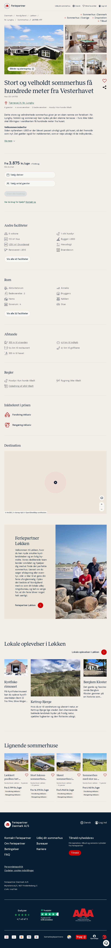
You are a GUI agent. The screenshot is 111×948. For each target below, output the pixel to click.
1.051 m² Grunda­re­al (19, 244)
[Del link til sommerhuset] (104, 87)
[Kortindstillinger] (102, 498)
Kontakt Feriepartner (17, 838)
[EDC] (69, 937)
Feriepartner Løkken (25, 605)
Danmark (8, 16)
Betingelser (11, 849)
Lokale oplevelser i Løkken (85, 652)
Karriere (41, 849)
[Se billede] (33, 49)
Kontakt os (31, 202)
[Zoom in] (101, 504)
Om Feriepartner (14, 843)
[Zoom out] (101, 509)
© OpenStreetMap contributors (35, 512)
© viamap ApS (18, 512)
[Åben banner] (106, 943)
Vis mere (8, 141)
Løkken (33, 16)
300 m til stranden (18, 342)
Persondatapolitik (13, 867)
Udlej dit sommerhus (62, 6)
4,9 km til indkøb (69, 342)
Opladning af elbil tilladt (21, 386)
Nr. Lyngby (9, 20)
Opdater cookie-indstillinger (19, 871)
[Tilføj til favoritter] (104, 81)
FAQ (7, 854)
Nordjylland (21, 16)
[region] (55, 482)
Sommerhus (23, 20)
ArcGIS (9, 512)
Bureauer (42, 843)
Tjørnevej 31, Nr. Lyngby (21, 103)
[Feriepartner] (14, 6)
